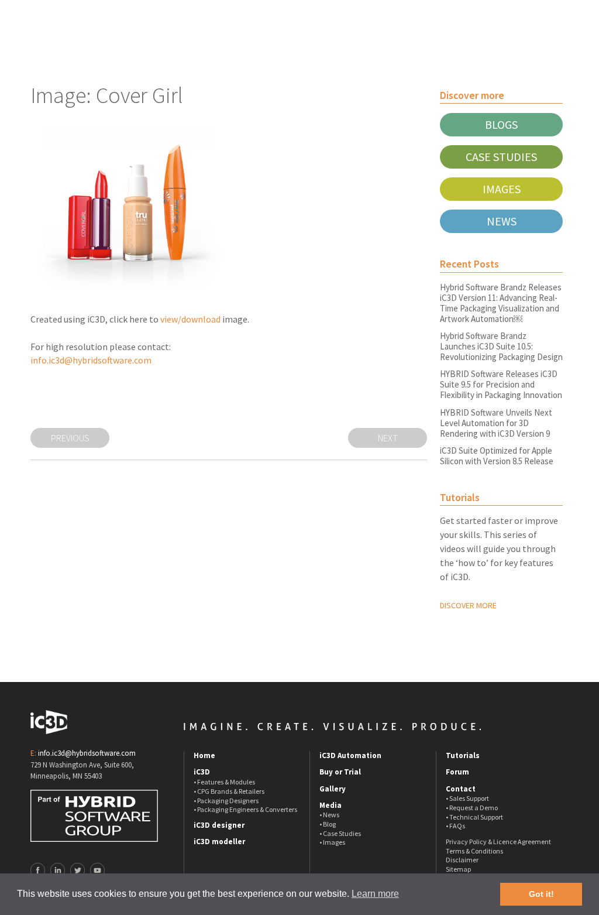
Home (204, 755)
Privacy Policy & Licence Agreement (498, 841)
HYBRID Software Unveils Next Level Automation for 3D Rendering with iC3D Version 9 (496, 423)
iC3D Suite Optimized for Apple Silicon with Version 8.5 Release (496, 456)
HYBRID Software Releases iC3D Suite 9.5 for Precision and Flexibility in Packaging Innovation (501, 384)
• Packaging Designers (226, 800)
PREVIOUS (70, 438)
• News (329, 814)
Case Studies (501, 156)
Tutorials (463, 755)
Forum (457, 772)
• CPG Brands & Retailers (229, 791)
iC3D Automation (350, 755)
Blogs (501, 124)
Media (330, 805)
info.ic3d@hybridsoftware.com (91, 360)
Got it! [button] (541, 894)
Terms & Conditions (474, 851)
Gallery (332, 789)
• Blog (327, 824)
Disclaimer (462, 859)
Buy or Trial (340, 772)
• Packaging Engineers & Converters (245, 809)
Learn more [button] (375, 894)
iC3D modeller (219, 842)
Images (502, 188)
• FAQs (455, 825)
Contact (461, 789)
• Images (332, 842)
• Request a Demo (472, 807)
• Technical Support (474, 817)
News (502, 221)
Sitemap (458, 869)
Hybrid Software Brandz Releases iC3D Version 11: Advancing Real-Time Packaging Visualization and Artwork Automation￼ (501, 303)
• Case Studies (340, 833)
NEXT (388, 438)
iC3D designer (219, 825)
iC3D (202, 772)
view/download (190, 319)
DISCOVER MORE (468, 605)
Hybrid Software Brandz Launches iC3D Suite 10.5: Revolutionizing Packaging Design (501, 346)
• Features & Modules (224, 781)
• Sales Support (467, 798)
